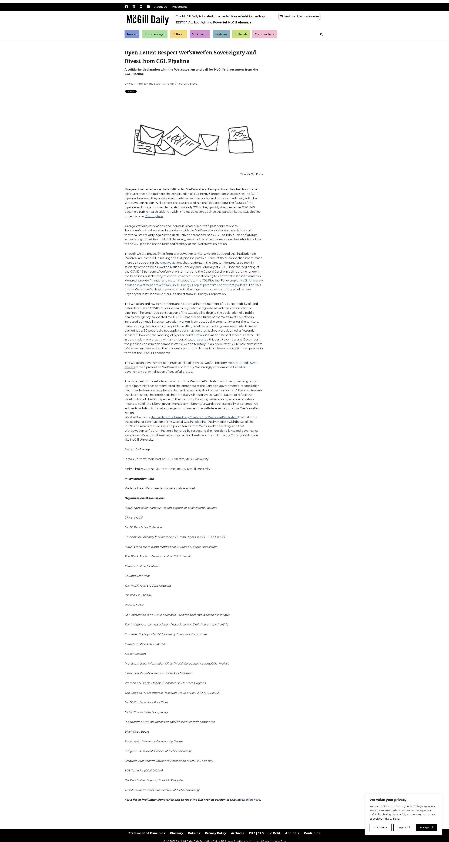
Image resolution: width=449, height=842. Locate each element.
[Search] (321, 34)
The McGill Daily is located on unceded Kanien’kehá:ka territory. (220, 16)
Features (221, 34)
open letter (223, 344)
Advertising (179, 6)
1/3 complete (154, 216)
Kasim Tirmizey (138, 83)
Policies (194, 833)
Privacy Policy (391, 818)
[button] (136, 34)
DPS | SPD (256, 833)
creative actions (171, 262)
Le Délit (274, 833)
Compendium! (264, 34)
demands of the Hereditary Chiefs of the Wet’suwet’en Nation (194, 417)
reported (202, 339)
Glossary (176, 833)
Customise (380, 827)
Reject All (404, 827)
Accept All (426, 827)
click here (253, 799)
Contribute (312, 833)
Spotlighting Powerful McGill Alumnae (222, 22)
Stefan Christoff (164, 83)
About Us (160, 6)
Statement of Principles (146, 833)
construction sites (194, 330)
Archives (237, 833)
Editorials (241, 34)
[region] (403, 814)
